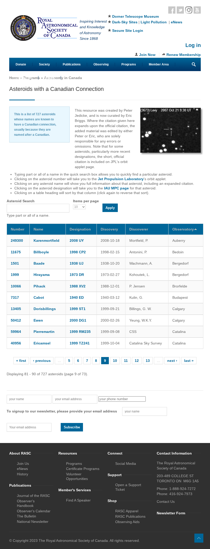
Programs (128, 64)
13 (148, 361)
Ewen (38, 320)
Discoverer (138, 229)
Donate (21, 64)
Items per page (86, 201)
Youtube (197, 10)
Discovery (109, 229)
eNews (176, 22)
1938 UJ (76, 263)
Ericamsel (42, 343)
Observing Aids (127, 522)
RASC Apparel (126, 511)
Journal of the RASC (33, 496)
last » (189, 361)
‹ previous (42, 361)
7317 (15, 297)
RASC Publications (130, 516)
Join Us (23, 463)
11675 (16, 252)
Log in (193, 45)
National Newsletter (32, 521)
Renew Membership (183, 55)
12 (137, 361)
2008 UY (77, 240)
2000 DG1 (78, 320)
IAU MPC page (116, 188)
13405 (16, 309)
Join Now (147, 55)
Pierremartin (44, 332)
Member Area (159, 64)
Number (17, 229)
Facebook (171, 10)
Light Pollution (154, 22)
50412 (16, 320)
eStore (50, 78)
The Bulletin (26, 516)
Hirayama (42, 275)
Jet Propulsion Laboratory (121, 179)
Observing (101, 64)
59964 (16, 332)
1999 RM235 (80, 332)
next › (172, 361)
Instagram (188, 10)
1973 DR (77, 275)
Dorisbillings (45, 309)
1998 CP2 (78, 252)
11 (126, 361)
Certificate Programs (82, 469)
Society (44, 64)
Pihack (39, 286)
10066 (16, 286)
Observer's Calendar (33, 511)
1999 (15, 275)
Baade (39, 263)
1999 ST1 (78, 309)
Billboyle (41, 252)
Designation (80, 229)
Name (38, 229)
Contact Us (24, 78)
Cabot (39, 297)
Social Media (125, 463)
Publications (72, 64)
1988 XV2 (78, 286)
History (22, 474)
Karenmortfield (46, 240)
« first (21, 361)
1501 (15, 263)
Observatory (183, 229)
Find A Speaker (78, 500)
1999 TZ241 (80, 343)
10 (115, 361)
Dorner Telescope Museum (135, 16)
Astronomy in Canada (63, 78)
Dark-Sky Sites (125, 22)
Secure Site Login (127, 30)
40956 (16, 343)
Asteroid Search (21, 201)
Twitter (180, 10)
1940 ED (77, 297)
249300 (17, 240)
